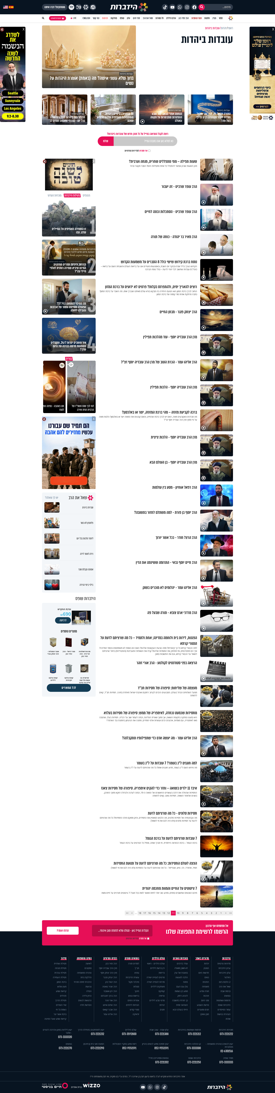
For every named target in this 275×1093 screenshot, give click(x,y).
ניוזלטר (227, 977)
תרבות (206, 995)
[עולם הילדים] (93, 7)
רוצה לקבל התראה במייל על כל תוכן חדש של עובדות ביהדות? (137, 134)
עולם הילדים (171, 18)
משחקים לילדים (158, 986)
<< (230, 912)
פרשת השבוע (203, 1004)
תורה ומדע (204, 991)
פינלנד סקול (133, 981)
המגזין (206, 968)
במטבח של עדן (181, 972)
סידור (64, 958)
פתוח (185, 981)
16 (149, 912)
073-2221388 (162, 1034)
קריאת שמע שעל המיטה (55, 1018)
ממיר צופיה (228, 1057)
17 (144, 912)
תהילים (63, 995)
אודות (228, 1018)
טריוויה (162, 995)
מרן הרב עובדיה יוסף (108, 968)
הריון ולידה (87, 995)
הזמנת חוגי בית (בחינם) (93, 1043)
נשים (206, 977)
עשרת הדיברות (132, 977)
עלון (128, 18)
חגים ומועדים (203, 1009)
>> (127, 912)
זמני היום (136, 18)
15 (154, 912)
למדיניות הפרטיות (132, 150)
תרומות (105, 18)
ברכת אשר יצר (60, 1014)
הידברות (226, 958)
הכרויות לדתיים (132, 1004)
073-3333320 (65, 1037)
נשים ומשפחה (84, 958)
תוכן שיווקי (204, 1014)
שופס (122, 18)
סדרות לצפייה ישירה (156, 981)
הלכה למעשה (181, 977)
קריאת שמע (61, 991)
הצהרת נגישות (223, 1014)
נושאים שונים (132, 958)
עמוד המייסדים (224, 1009)
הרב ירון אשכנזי (110, 991)
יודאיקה (136, 1014)
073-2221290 (97, 1048)
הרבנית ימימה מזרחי (83, 981)
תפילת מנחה (60, 968)
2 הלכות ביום (224, 981)
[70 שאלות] (78, 7)
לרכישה (63, 620)
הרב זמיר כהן (184, 18)
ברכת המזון (61, 981)
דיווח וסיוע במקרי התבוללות (124, 1043)
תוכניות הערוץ (180, 958)
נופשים (227, 995)
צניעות (88, 986)
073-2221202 (162, 1062)
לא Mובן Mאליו (181, 968)
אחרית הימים (133, 1000)
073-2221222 (226, 1034)
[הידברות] (129, 7)
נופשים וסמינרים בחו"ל (158, 1057)
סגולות (136, 986)
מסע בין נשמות (181, 991)
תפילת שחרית (60, 963)
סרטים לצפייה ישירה (156, 977)
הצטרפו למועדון (56, 18)
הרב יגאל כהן (111, 981)
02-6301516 (226, 1051)
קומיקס (162, 991)
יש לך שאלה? (52, 498)
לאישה (89, 963)
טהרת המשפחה (84, 972)
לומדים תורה (133, 963)
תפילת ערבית (60, 972)
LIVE (74, 18)
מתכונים (88, 968)
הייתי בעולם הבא (180, 1009)
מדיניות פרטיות (223, 963)
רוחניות (206, 981)
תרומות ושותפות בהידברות (189, 1029)
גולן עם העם (182, 986)
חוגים (162, 1009)
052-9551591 (161, 1048)
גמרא (136, 972)
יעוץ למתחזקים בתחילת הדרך (91, 1029)
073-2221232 (97, 1034)
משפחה (205, 986)
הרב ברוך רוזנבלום (109, 995)
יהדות (206, 963)
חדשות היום (203, 972)
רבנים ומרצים (110, 958)
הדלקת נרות (86, 977)
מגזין (214, 18)
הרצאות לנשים (85, 1000)
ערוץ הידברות (224, 968)
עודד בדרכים (182, 963)
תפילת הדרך (60, 1000)
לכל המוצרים (69, 687)
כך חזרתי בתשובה (180, 1000)
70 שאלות (159, 18)
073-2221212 (194, 1034)
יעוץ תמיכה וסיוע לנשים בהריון (155, 1043)
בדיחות (162, 972)
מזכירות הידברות (226, 1029)
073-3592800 (129, 1034)
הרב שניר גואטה (109, 986)
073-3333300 (194, 1048)
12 (168, 912)
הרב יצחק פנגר (110, 977)
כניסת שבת (225, 991)
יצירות (162, 1004)
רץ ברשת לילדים (157, 968)
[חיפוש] (201, 7)
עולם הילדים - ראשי (156, 963)
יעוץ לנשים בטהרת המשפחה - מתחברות (219, 1045)
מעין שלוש (61, 986)
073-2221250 (194, 1062)
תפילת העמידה (59, 977)
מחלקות (114, 18)
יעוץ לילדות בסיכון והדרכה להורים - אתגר (57, 1031)
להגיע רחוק (182, 995)
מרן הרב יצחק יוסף (109, 972)
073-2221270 (65, 1048)
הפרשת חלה (86, 1004)
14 (159, 912)
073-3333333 (226, 1062)
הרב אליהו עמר (110, 1014)
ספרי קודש (134, 1009)
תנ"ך (137, 968)
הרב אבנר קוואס (110, 1009)
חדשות (207, 18)
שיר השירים (61, 1004)
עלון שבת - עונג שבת (159, 1029)
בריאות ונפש (133, 995)
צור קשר (96, 18)
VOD (220, 18)
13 (163, 912)
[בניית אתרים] (91, 1087)
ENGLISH (86, 18)
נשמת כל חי (61, 1009)
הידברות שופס (224, 1004)
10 (178, 912)
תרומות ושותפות (223, 1000)
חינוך (137, 991)
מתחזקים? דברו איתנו (54, 7)
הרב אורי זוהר (111, 1000)
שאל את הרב (148, 18)
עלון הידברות (224, 972)
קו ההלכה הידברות (192, 1043)
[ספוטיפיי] (71, 7)
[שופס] (86, 7)
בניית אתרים (76, 1087)
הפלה (89, 991)
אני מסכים (136, 150)
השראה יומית (182, 1004)
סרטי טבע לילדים (157, 1000)
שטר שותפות (196, 18)
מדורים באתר (202, 958)
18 (140, 912)
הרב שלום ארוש (110, 1004)
